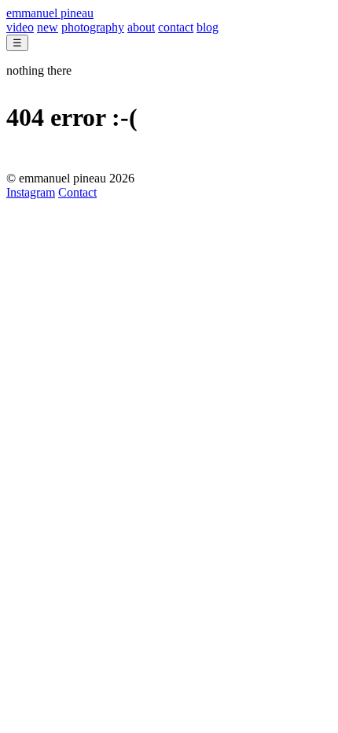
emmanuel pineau (50, 13)
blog (208, 27)
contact (175, 27)
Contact (77, 192)
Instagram (30, 192)
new (47, 27)
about (141, 27)
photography (92, 27)
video (20, 27)
